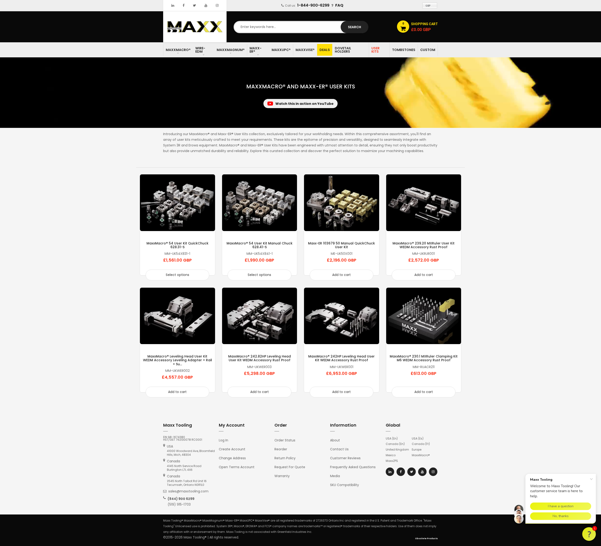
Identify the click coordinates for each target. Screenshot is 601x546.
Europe (416, 450)
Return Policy (285, 458)
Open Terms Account (236, 467)
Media (335, 476)
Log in (223, 440)
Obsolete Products (426, 538)
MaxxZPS (392, 461)
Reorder (280, 449)
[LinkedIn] (172, 5)
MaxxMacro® (421, 455)
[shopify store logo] (195, 26)
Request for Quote (289, 467)
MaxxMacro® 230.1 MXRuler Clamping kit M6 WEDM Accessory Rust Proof (424, 358)
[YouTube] (205, 5)
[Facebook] (184, 5)
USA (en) (392, 438)
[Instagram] (217, 5)
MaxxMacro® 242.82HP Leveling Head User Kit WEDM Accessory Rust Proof (259, 358)
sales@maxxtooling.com (188, 491)
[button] (589, 534)
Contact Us (339, 449)
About (335, 440)
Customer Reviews (345, 458)
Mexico (391, 455)
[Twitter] (194, 5)
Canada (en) (395, 444)
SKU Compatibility (344, 485)
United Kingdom (397, 450)
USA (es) (418, 438)
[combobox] (300, 27)
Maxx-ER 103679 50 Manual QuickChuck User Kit (341, 245)
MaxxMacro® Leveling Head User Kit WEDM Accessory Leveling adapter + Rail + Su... (177, 360)
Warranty (282, 476)
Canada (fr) (421, 444)
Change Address (232, 458)
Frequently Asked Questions (353, 467)
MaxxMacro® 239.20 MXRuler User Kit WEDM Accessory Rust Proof (424, 245)
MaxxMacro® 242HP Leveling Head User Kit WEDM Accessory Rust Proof (341, 358)
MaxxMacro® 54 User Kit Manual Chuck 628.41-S (260, 245)
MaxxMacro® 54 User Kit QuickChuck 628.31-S (177, 245)
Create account (232, 449)
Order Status (284, 440)
